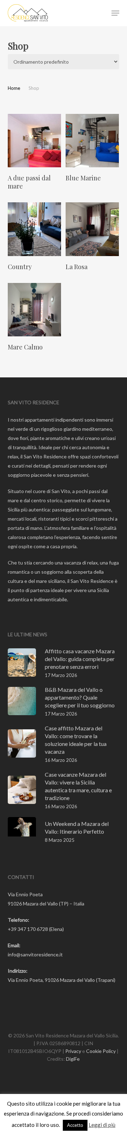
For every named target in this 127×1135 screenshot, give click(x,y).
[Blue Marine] (92, 140)
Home (14, 88)
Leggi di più (102, 1125)
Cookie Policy (101, 1051)
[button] (115, 13)
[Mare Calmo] (34, 309)
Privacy (73, 1051)
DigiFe (73, 1059)
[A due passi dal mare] (34, 140)
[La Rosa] (92, 229)
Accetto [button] (75, 1125)
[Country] (34, 229)
